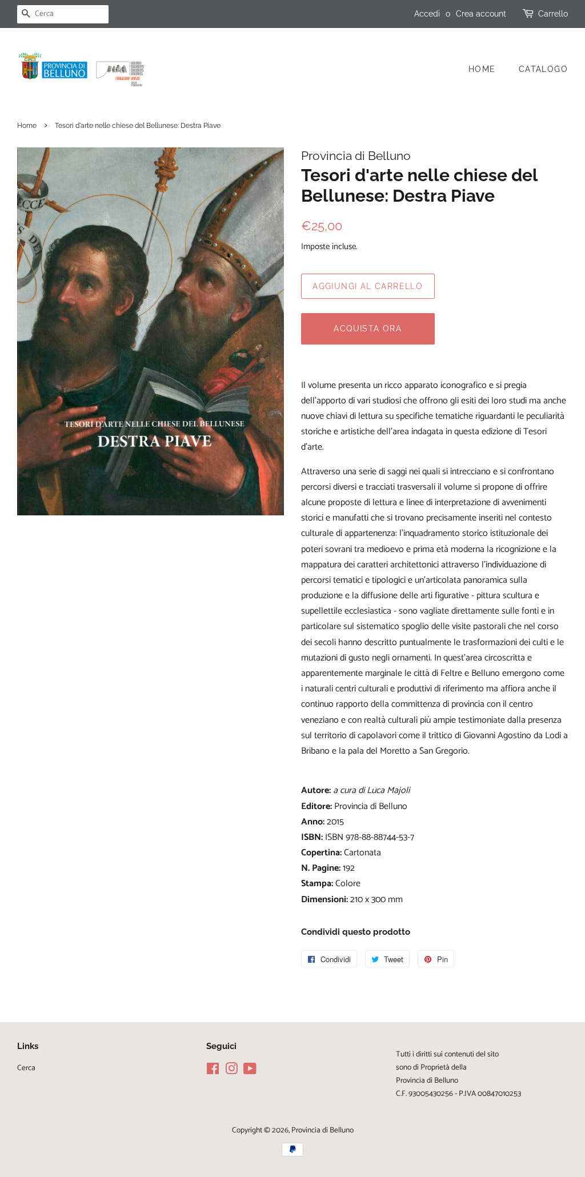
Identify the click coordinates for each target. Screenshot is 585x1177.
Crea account (481, 13)
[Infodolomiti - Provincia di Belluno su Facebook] (212, 1071)
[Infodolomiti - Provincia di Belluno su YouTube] (250, 1071)
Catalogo (543, 69)
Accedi (427, 13)
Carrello (553, 13)
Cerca (26, 1068)
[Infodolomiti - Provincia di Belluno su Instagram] (231, 1071)
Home (482, 69)
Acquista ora (368, 328)
